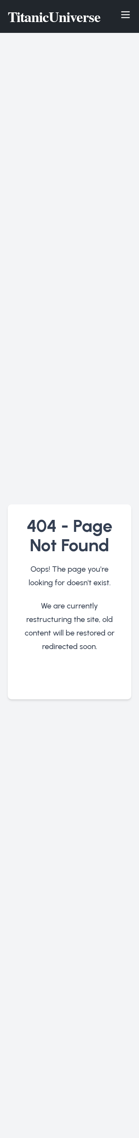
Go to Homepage (69, 678)
